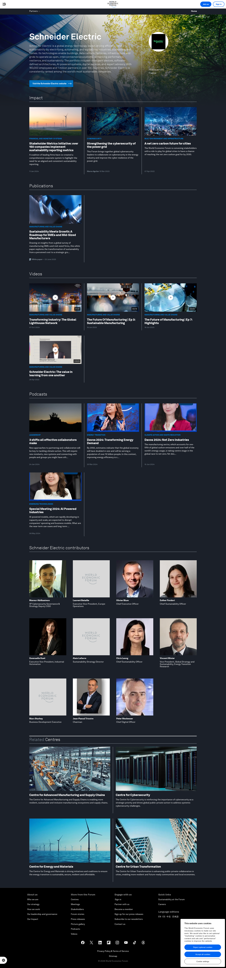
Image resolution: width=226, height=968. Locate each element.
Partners (33, 11)
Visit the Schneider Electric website (49, 83)
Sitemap (113, 956)
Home (194, 11)
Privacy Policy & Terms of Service (113, 951)
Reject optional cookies (202, 947)
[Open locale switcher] (3, 960)
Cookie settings (202, 961)
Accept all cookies (202, 954)
